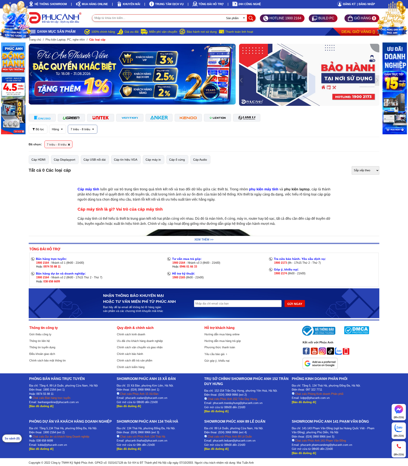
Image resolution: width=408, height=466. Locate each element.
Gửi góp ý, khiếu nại (217, 360)
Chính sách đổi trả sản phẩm (134, 360)
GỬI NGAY (294, 304)
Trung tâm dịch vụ (169, 4)
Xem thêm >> (204, 239)
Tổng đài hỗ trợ (211, 4)
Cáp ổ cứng (177, 159)
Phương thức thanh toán (219, 347)
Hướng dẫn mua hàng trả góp (222, 341)
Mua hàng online (95, 4)
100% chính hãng (103, 31)
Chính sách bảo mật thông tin (47, 360)
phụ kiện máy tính (263, 189)
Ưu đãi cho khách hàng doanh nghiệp (140, 341)
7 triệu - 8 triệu (81, 129)
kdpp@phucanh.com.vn (315, 397)
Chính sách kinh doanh (131, 334)
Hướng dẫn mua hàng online (221, 334)
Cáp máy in (153, 159)
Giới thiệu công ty (40, 334)
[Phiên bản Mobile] (346, 353)
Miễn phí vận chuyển (163, 31)
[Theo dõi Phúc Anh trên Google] (320, 368)
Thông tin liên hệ (39, 341)
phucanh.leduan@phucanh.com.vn (234, 440)
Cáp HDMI (38, 159)
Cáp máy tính (88, 189)
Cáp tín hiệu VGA (125, 159)
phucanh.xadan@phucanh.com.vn (146, 397)
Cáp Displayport (64, 159)
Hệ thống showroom (51, 4)
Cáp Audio (200, 159)
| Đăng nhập (366, 4)
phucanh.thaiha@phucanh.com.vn (146, 440)
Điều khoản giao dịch (42, 354)
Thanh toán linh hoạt (239, 31)
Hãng (56, 129)
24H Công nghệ (249, 4)
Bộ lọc (39, 129)
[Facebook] (306, 353)
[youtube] (314, 353)
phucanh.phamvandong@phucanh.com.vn (326, 444)
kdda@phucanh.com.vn (52, 444)
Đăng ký (349, 4)
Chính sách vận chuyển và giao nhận (140, 347)
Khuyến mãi (131, 4)
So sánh (12, 438)
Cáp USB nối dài (95, 159)
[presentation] (31, 74)
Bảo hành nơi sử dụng (202, 31)
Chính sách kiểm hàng (130, 367)
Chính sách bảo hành (130, 354)
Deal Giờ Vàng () (358, 32)
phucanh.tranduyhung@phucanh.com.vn (237, 403)
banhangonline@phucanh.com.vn (58, 402)
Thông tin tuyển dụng (42, 347)
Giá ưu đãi (132, 31)
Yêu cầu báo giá (215, 354)
